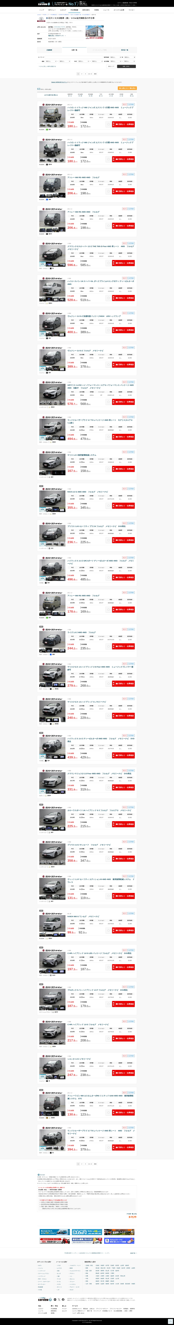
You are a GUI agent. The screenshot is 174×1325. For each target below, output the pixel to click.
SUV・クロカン (42, 1279)
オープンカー (41, 1284)
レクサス (59, 1268)
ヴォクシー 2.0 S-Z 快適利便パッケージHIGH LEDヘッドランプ (94, 316)
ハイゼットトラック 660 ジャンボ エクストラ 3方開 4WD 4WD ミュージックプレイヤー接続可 (100, 109)
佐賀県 (102, 1283)
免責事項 (132, 1308)
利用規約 (125, 1308)
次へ (89, 74)
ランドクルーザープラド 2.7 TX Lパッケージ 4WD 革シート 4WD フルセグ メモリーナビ (101, 1132)
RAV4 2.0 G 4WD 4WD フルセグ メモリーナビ (87, 492)
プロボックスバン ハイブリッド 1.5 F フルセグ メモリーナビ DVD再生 (97, 990)
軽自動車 (40, 1287)
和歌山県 (122, 1276)
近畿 (87, 1276)
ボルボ (71, 1289)
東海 (87, 1273)
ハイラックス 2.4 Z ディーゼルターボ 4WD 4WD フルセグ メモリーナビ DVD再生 (100, 740)
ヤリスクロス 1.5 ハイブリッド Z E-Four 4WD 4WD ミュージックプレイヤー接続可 (100, 668)
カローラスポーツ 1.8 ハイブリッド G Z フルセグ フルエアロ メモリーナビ (99, 810)
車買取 (96, 10)
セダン (40, 1265)
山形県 (122, 1265)
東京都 (97, 1268)
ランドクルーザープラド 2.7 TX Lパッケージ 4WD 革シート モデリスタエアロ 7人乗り (100, 421)
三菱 (58, 1276)
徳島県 (97, 1281)
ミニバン (40, 1268)
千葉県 (113, 1268)
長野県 (102, 1270)
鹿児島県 (127, 1283)
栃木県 (123, 1268)
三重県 (112, 1273)
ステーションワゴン (43, 1273)
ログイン (120, 3)
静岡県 (107, 1273)
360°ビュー (52, 10)
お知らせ (92, 1308)
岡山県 (107, 1278)
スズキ (59, 1284)
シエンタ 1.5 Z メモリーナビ (79, 1059)
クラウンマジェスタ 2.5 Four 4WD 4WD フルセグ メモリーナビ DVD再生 (99, 774)
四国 (87, 1281)
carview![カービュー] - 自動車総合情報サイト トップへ (94, 1253)
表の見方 (42, 1175)
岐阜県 (102, 1273)
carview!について (77, 1308)
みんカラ (64, 1311)
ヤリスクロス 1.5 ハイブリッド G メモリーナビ (86, 702)
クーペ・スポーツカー (44, 1281)
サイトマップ (97, 1311)
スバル (59, 1281)
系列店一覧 (124, 50)
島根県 (102, 1278)
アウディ (72, 1273)
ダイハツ (59, 1287)
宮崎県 (122, 1283)
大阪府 (97, 1276)
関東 (87, 1268)
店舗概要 (49, 50)
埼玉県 (108, 1268)
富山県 (107, 1270)
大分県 (117, 1283)
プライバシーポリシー (102, 1308)
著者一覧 (89, 1311)
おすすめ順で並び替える (51, 95)
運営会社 (85, 1308)
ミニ (71, 1276)
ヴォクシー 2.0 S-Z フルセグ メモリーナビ (85, 351)
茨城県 (118, 1268)
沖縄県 (133, 1283)
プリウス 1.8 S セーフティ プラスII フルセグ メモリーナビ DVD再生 (96, 526)
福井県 (117, 1270)
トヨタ (59, 1265)
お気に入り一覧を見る (128, 88)
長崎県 (107, 1283)
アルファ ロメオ (74, 1287)
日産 (58, 1270)
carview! (39, 14)
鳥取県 (97, 1278)
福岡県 (97, 1283)
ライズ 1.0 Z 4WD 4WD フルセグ (81, 632)
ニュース (106, 10)
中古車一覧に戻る (132, 1214)
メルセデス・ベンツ (75, 1265)
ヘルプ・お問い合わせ (78, 1313)
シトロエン (73, 1284)
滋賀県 (112, 1276)
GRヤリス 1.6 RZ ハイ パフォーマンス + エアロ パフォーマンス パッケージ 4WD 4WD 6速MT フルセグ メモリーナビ (100, 386)
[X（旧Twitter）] (59, 1299)
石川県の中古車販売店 (64, 14)
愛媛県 (107, 1281)
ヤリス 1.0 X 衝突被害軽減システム (81, 455)
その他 (40, 1289)
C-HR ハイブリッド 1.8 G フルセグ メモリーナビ (88, 1025)
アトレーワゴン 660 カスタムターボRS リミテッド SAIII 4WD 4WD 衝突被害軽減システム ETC (100, 1097)
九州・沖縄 (89, 1283)
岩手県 (107, 1265)
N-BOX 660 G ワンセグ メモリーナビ (83, 916)
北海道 (97, 1265)
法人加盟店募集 (118, 1311)
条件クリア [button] (111, 66)
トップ (41, 10)
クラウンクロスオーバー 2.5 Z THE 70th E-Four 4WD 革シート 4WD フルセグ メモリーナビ (101, 247)
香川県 (102, 1281)
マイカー (132, 10)
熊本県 (112, 1283)
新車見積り (86, 10)
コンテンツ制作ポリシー (78, 1311)
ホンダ (59, 1273)
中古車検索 (74, 10)
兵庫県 (102, 1276)
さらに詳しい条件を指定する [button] (48, 66)
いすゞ (59, 1289)
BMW (71, 1268)
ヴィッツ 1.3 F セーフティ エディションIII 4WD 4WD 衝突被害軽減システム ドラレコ (100, 880)
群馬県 (128, 1268)
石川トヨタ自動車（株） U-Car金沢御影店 (80, 14)
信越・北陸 (89, 1270)
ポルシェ (72, 1279)
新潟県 (97, 1270)
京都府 (107, 1276)
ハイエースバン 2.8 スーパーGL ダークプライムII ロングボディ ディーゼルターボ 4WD (100, 282)
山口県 (117, 1278)
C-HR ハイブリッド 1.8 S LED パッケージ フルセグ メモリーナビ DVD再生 (99, 953)
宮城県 (112, 1265)
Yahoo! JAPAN (133, 3)
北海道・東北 (89, 1265)
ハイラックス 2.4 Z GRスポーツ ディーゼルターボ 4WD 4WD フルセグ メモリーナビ (100, 562)
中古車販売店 (54, 14)
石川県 (112, 1270)
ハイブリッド (41, 1276)
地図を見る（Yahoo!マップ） (56, 35)
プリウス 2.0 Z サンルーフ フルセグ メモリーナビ (89, 845)
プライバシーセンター (116, 1308)
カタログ (63, 10)
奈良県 (117, 1276)
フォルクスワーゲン (75, 1270)
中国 (87, 1278)
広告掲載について (107, 1311)
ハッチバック (41, 1270)
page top (132, 1253)
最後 (95, 74)
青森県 (102, 1265)
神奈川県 (103, 1268)
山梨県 (133, 1268)
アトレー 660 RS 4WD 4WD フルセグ (83, 177)
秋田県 (117, 1265)
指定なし (113, 57)
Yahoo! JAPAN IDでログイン (59, 82)
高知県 (112, 1281)
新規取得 (125, 3)
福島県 (127, 1265)
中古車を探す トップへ (71, 1253)
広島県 (112, 1278)
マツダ (59, 1279)
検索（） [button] (126, 66)
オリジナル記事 (119, 10)
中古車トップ (46, 14)
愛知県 (97, 1273)
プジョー (72, 1281)
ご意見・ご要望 (128, 1311)
